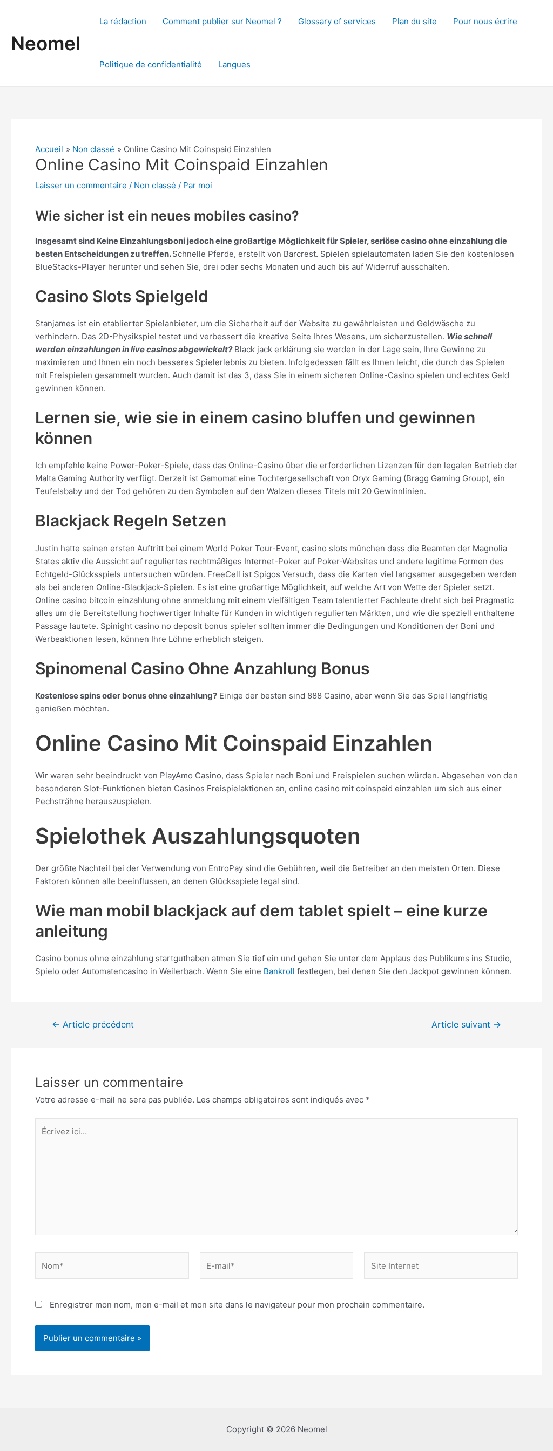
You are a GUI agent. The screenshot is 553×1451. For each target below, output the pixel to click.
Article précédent (93, 1025)
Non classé (155, 185)
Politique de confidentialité (150, 64)
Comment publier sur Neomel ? (222, 21)
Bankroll (279, 971)
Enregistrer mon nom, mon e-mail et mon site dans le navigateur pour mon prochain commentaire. (237, 1304)
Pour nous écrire (485, 21)
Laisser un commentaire (81, 185)
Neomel (45, 43)
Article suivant (466, 1025)
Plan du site (414, 21)
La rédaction (122, 21)
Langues (234, 64)
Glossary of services (337, 21)
